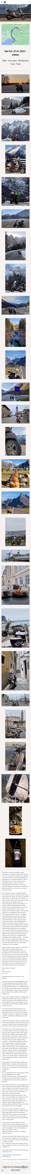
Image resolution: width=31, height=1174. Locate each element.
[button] (1, 2)
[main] (16, 13)
